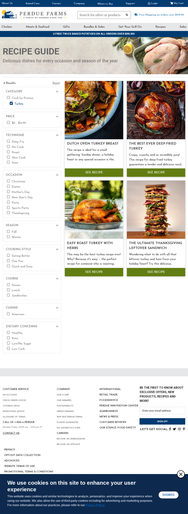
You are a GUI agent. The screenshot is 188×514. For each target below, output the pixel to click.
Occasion (14, 175)
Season (12, 225)
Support (130, 3)
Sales (183, 26)
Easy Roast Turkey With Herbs (90, 246)
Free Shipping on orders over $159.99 (161, 15)
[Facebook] (170, 428)
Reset (56, 83)
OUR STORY (63, 395)
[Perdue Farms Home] (34, 14)
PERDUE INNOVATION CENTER (119, 405)
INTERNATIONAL (110, 389)
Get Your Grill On (130, 26)
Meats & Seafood (37, 26)
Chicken (7, 26)
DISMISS (168, 494)
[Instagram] (179, 428)
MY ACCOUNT (10, 395)
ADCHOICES (11, 460)
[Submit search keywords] (127, 14)
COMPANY (63, 389)
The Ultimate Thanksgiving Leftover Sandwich (155, 246)
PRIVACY (9, 449)
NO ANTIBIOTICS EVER (68, 428)
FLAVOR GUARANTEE (67, 422)
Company (79, 3)
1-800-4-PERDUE (25, 422)
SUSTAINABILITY (65, 406)
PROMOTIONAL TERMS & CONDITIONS (28, 471)
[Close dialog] (180, 474)
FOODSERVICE (109, 400)
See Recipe (94, 172)
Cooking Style (18, 249)
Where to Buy (105, 4)
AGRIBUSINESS (109, 411)
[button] (153, 3)
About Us (7, 3)
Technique (15, 135)
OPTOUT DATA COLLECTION (22, 455)
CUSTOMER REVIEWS (113, 422)
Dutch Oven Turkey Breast (93, 143)
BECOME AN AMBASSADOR (71, 439)
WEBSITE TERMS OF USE (19, 466)
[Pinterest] (184, 428)
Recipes (161, 26)
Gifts (66, 26)
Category (14, 91)
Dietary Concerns (21, 326)
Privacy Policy (95, 505)
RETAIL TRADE (109, 394)
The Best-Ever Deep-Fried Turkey (152, 146)
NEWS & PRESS (109, 416)
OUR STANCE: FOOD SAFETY (118, 427)
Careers (56, 3)
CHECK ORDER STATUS (14, 400)
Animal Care (32, 3)
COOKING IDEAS (11, 406)
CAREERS (62, 433)
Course (12, 278)
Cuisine (12, 307)
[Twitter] (174, 428)
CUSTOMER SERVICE (16, 389)
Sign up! (162, 421)
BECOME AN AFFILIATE (68, 444)
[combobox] (104, 15)
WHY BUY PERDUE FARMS (69, 417)
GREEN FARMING (65, 411)
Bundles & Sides (94, 26)
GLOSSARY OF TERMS (14, 417)
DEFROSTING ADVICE (14, 411)
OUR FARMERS (64, 400)
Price (10, 116)
